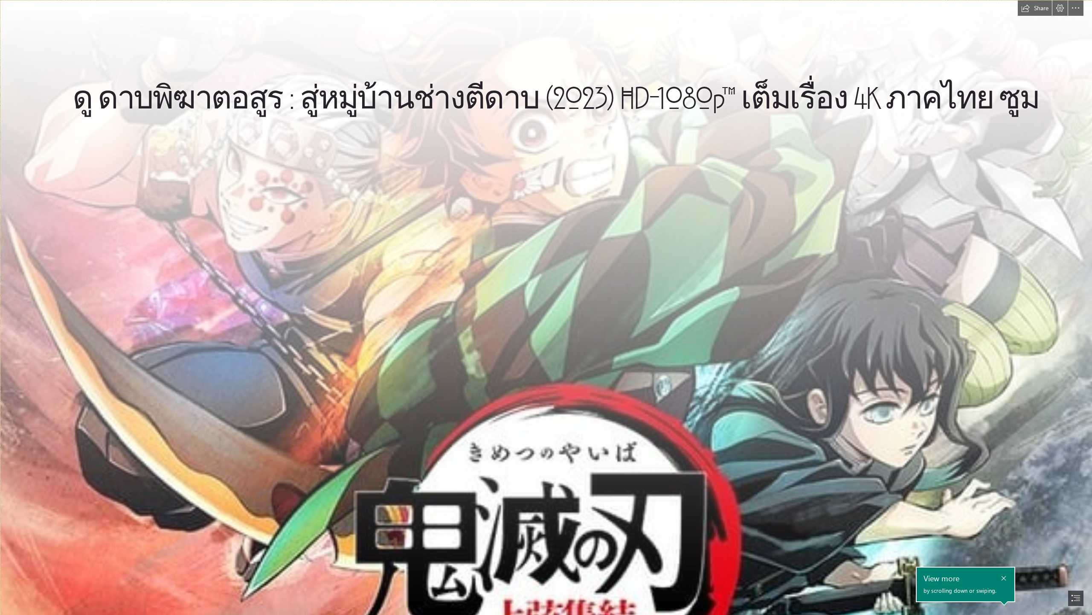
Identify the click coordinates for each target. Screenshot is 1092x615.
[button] (1035, 8)
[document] (546, 307)
